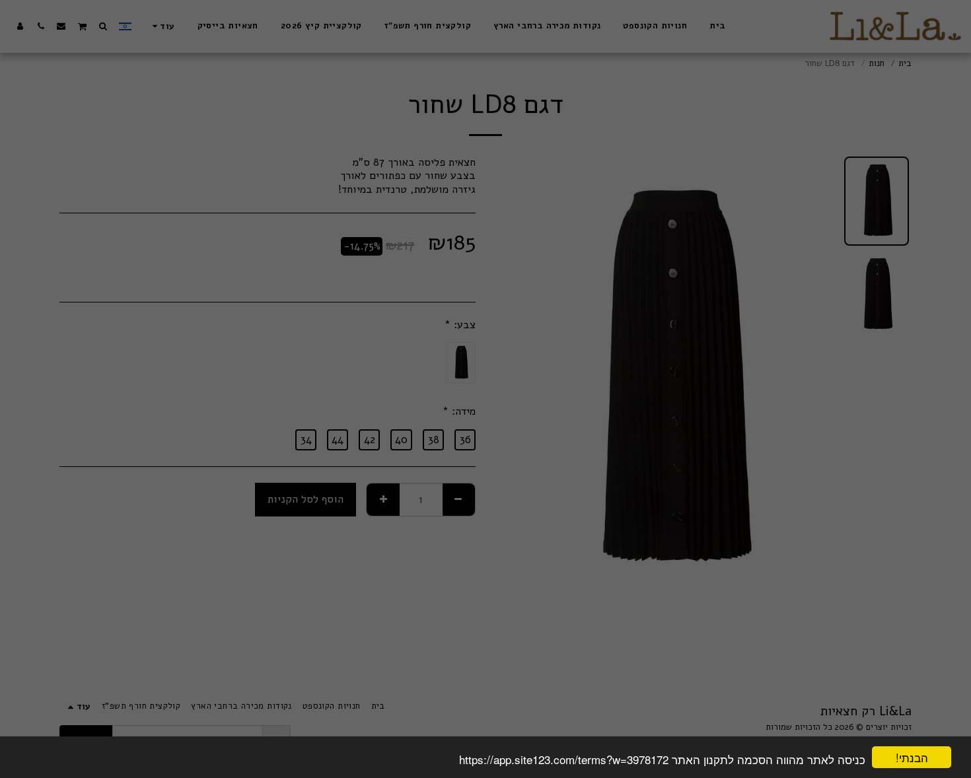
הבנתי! (912, 757)
